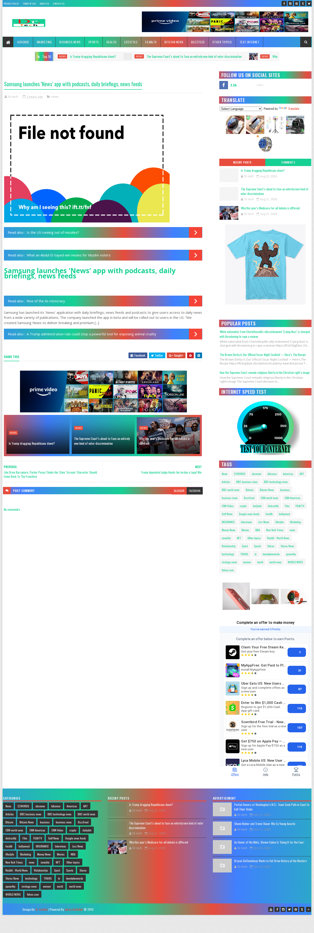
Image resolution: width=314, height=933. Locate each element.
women (247, 562)
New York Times (274, 530)
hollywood (284, 514)
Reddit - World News (278, 538)
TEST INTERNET (250, 41)
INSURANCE (228, 522)
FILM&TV (151, 41)
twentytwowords (271, 554)
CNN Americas (292, 498)
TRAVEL (244, 554)
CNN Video (228, 506)
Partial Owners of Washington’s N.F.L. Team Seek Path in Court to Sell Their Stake (271, 806)
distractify (273, 506)
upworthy (291, 554)
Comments (288, 162)
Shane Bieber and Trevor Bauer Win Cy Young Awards (264, 823)
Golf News (227, 514)
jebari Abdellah (74, 909)
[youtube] (270, 909)
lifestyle (279, 522)
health (269, 514)
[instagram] (290, 3)
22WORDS (239, 474)
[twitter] (308, 3)
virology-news (229, 562)
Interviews (246, 522)
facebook (194, 491)
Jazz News (263, 522)
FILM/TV (300, 506)
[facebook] (284, 3)
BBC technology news (276, 482)
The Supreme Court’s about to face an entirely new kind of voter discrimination (130, 56)
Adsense (23, 41)
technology (228, 554)
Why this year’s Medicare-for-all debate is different (239, 56)
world (260, 562)
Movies (245, 530)
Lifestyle (131, 41)
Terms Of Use (29, 3)
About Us (44, 3)
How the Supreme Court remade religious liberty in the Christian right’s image (265, 372)
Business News (70, 41)
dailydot (257, 506)
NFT (239, 538)
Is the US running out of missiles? (53, 232)
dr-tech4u (41, 909)
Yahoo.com (228, 570)
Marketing (44, 41)
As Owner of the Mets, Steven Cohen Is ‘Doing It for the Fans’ (269, 842)
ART (302, 474)
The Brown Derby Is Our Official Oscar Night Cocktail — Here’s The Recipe (263, 354)
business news (230, 498)
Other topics (222, 41)
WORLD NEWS (295, 562)
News (225, 474)
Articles (226, 482)
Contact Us (58, 3)
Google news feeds (249, 514)
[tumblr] (302, 3)
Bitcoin (250, 490)
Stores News (287, 546)
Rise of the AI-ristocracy (46, 301)
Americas (288, 474)
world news (275, 562)
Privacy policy (11, 3)
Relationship (229, 546)
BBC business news (247, 482)
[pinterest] (296, 3)
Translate (293, 108)
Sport (245, 546)
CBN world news (269, 498)
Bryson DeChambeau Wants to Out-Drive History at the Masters (270, 860)
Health (111, 41)
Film (287, 506)
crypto (243, 506)
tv (256, 554)
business (285, 490)
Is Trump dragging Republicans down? (32, 443)
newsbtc (226, 538)
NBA (257, 530)
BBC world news (231, 490)
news (75, 56)
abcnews (256, 474)
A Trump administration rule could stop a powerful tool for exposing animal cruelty (91, 334)
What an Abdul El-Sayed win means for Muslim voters (69, 255)
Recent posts (242, 162)
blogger (179, 491)
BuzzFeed (198, 41)
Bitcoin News (173, 41)
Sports (93, 41)
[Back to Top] (308, 909)
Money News (228, 530)
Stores (270, 546)
